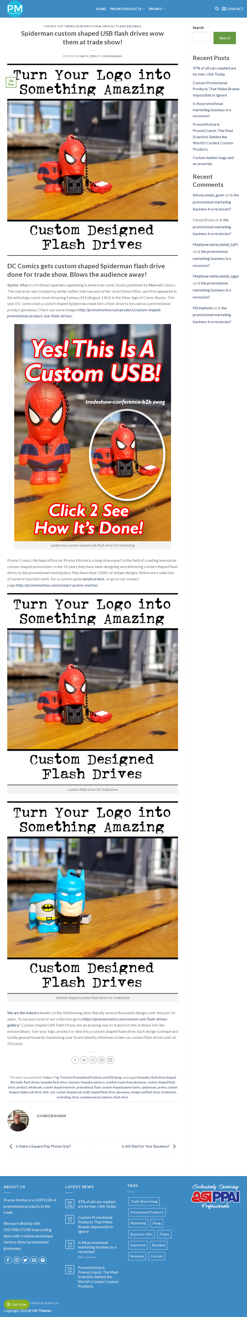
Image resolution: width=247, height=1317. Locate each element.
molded (111, 1082)
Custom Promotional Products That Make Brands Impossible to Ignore (216, 88)
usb (52, 1092)
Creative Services (44, 1303)
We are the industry (23, 1012)
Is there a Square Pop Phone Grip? (43, 1146)
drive (75, 1097)
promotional (85, 1087)
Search (198, 28)
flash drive (121, 1097)
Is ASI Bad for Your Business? (146, 1146)
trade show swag (144, 1201)
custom (157, 1256)
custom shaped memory (59, 1087)
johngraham (111, 56)
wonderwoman (90, 1097)
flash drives (32, 1082)
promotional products (147, 1212)
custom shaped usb (69, 1092)
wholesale (35, 1087)
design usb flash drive (145, 1092)
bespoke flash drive (54, 1082)
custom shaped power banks (121, 1087)
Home (101, 9)
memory (74, 1082)
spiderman (149, 1087)
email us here (93, 578)
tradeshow (168, 1092)
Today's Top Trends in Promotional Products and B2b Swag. (92, 26)
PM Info (155, 9)
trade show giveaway (132, 1082)
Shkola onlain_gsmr (208, 195)
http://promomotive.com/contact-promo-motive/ (57, 585)
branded (158, 1245)
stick (46, 1092)
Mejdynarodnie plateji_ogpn (216, 276)
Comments (87, 1257)
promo (162, 1087)
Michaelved (202, 307)
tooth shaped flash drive (99, 1092)
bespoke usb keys (93, 1082)
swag (157, 1223)
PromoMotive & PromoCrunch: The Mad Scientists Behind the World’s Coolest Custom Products (213, 136)
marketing (64, 1097)
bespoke (144, 1077)
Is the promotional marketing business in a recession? (212, 109)
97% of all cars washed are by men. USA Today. (97, 1203)
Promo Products (126, 9)
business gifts (141, 1234)
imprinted (137, 1245)
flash (97, 1087)
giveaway (123, 1092)
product (21, 1087)
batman (107, 1097)
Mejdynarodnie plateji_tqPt (215, 244)
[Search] (217, 8)
